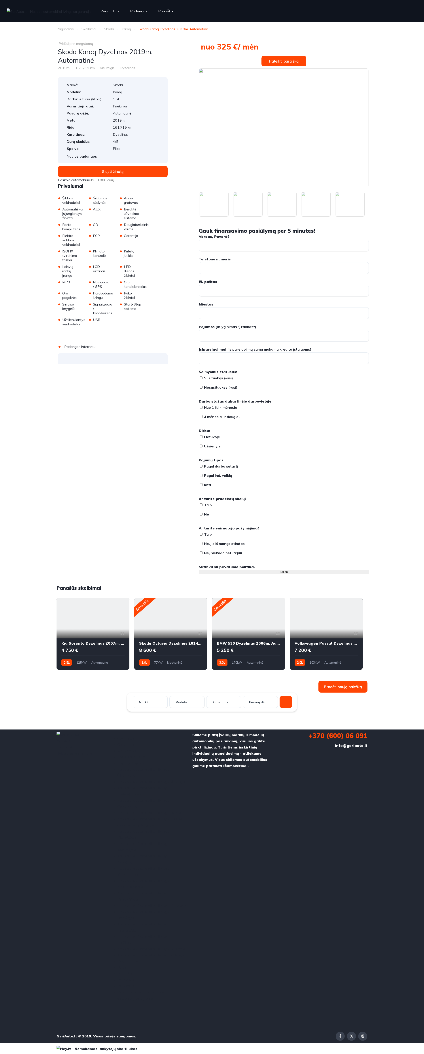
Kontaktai (126, 750)
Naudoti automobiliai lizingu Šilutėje (151, 781)
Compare (125, 744)
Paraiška (165, 11)
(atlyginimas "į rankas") (227, 327)
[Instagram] (362, 1036)
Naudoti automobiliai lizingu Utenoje (151, 949)
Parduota (126, 980)
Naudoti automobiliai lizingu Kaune (149, 812)
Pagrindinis (110, 11)
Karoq (126, 29)
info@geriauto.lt (351, 745)
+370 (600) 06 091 (338, 735)
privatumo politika (236, 567)
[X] (351, 1036)
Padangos (138, 11)
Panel (122, 967)
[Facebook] (340, 1036)
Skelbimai (88, 29)
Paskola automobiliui (74, 180)
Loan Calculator (132, 757)
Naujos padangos (82, 156)
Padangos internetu (79, 346)
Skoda (109, 29)
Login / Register (132, 763)
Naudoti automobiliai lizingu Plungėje (152, 905)
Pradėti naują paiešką (343, 686)
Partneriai (126, 986)
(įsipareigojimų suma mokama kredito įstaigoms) (255, 349)
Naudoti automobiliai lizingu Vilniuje (151, 955)
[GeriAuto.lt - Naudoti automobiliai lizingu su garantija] (49, 11)
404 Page (125, 738)
